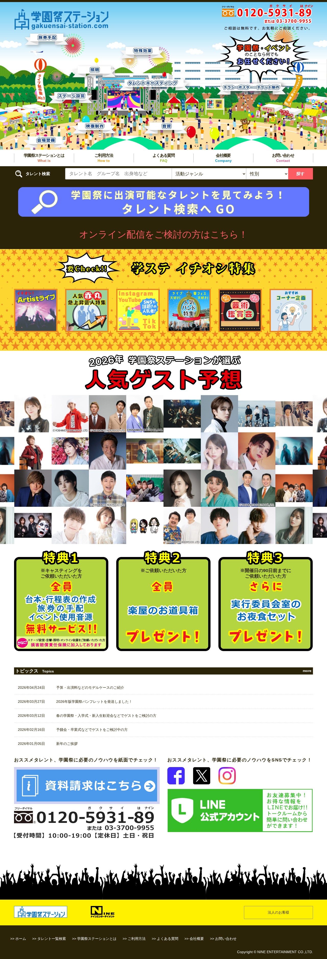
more (307, 670)
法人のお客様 (278, 912)
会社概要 (223, 158)
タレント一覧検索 (51, 939)
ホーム (20, 939)
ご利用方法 (104, 158)
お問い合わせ (283, 158)
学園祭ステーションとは (44, 158)
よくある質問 (163, 158)
